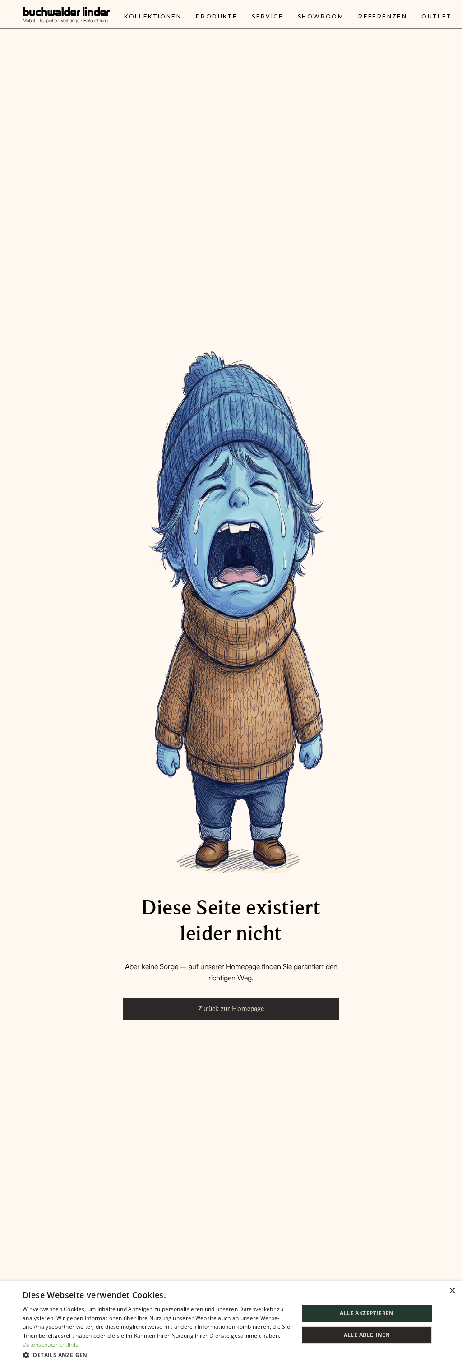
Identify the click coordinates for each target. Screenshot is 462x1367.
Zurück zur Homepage (231, 1009)
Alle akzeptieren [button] (366, 1313)
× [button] (451, 1291)
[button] (157, 1354)
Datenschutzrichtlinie (51, 1345)
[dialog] (231, 1324)
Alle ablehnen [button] (367, 1335)
